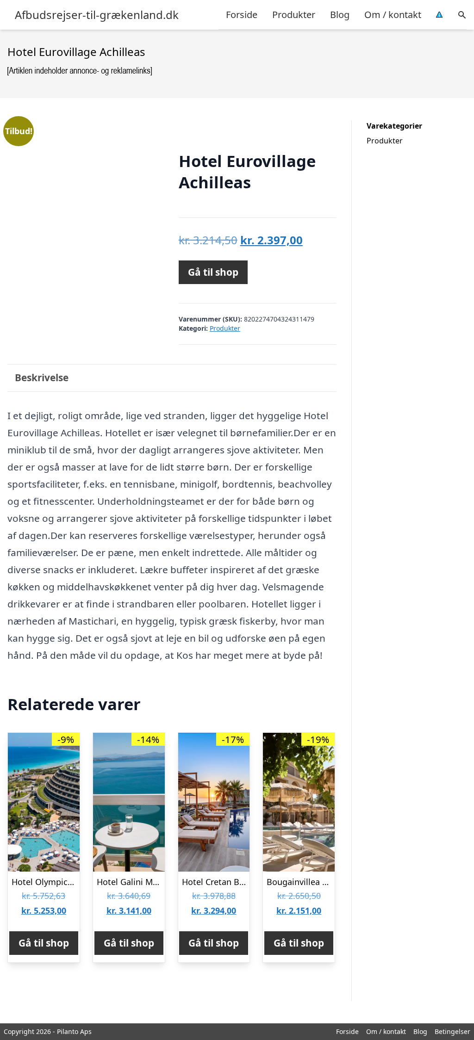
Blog (339, 14)
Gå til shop (213, 272)
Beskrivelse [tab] (42, 377)
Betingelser (452, 1031)
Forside (241, 14)
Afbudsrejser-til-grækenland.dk (97, 14)
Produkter (293, 14)
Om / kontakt (392, 14)
